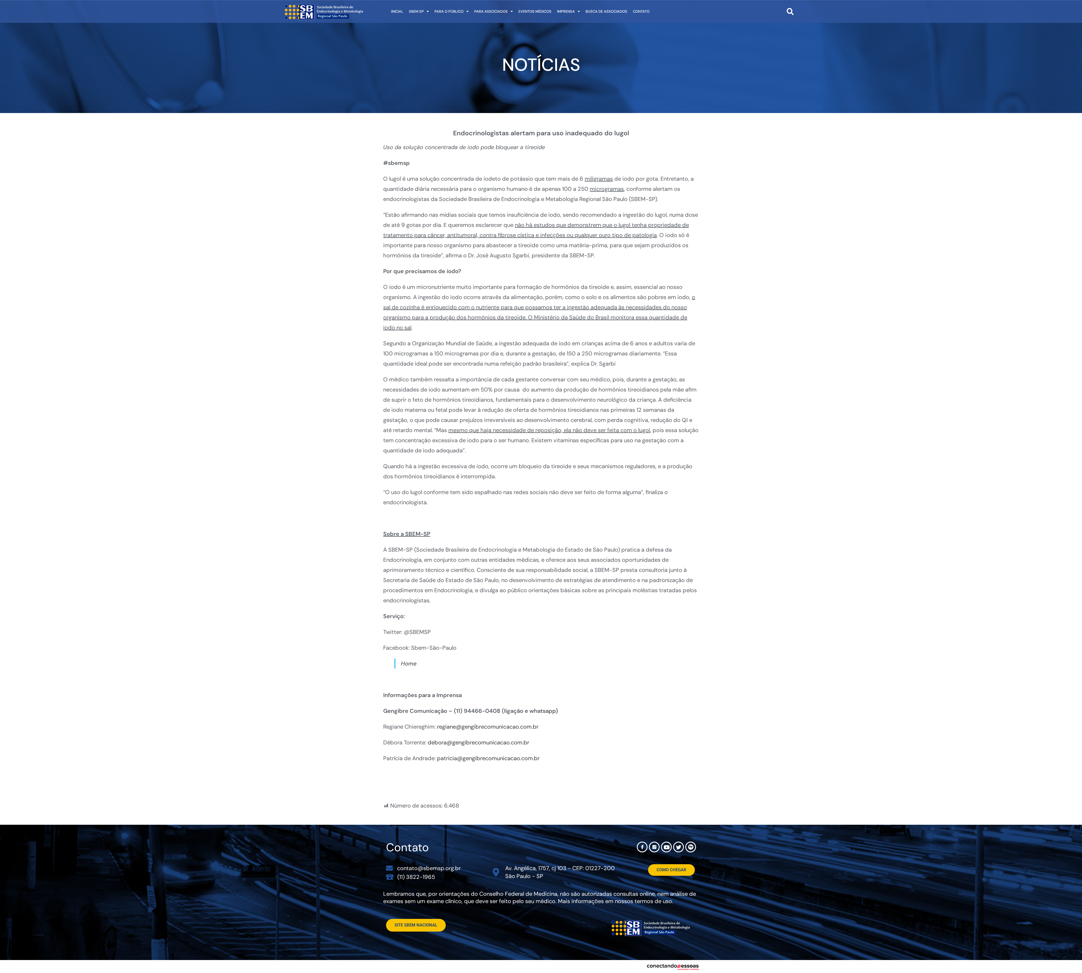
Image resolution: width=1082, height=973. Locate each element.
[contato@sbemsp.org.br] (389, 868)
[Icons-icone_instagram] (654, 847)
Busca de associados (606, 11)
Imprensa (566, 11)
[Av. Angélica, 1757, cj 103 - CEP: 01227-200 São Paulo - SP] (496, 872)
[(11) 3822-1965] (390, 877)
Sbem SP (416, 11)
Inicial (397, 11)
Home (408, 663)
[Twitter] (678, 847)
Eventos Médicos (534, 11)
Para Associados (491, 11)
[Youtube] (666, 847)
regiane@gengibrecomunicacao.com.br (487, 726)
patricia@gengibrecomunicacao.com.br (488, 758)
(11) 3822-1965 (416, 877)
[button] (790, 11)
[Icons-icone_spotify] (690, 847)
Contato (641, 11)
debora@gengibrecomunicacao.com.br (478, 742)
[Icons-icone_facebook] (642, 847)
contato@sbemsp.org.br (429, 868)
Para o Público (449, 11)
